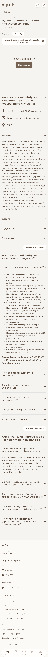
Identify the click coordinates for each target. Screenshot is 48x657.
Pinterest (9, 570)
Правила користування (12, 634)
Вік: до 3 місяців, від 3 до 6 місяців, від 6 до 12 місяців (22, 41)
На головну (24, 65)
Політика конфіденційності (14, 629)
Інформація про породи (12, 618)
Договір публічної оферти (13, 638)
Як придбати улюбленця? (13, 614)
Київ (17, 34)
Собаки (7, 12)
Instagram (9, 566)
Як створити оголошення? (13, 609)
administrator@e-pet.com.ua (17, 588)
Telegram (9, 575)
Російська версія (9, 601)
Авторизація (7, 625)
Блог (4, 605)
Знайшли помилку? (35, 247)
